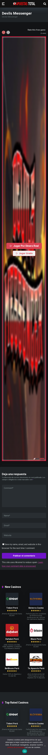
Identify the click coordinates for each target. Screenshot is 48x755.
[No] (45, 745)
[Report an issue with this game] (3, 32)
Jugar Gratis (26, 253)
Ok (25, 751)
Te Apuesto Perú (36, 668)
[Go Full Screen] (8, 32)
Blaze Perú (36, 639)
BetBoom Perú (12, 668)
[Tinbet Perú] (12, 605)
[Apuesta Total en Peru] (24, 3)
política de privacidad (15, 747)
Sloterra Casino (36, 608)
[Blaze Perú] (36, 636)
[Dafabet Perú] (12, 636)
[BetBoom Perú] (12, 665)
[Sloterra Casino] (36, 605)
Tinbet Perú (12, 608)
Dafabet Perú (12, 639)
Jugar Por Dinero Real (26, 245)
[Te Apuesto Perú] (36, 665)
